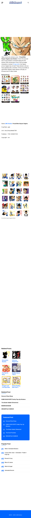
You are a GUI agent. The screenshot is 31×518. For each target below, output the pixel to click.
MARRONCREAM (6, 405)
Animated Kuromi (9, 470)
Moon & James (9, 462)
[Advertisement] (15, 20)
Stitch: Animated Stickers (11, 448)
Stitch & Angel (8, 466)
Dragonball (16, 64)
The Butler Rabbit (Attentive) (9, 402)
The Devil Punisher (11, 432)
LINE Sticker (8, 123)
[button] (28, 3)
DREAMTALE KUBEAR (7, 409)
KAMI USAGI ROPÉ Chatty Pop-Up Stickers (13, 399)
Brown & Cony (8, 458)
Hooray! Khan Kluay (7, 396)
